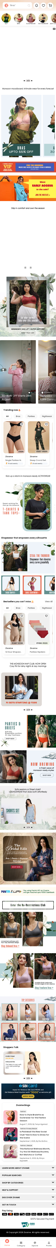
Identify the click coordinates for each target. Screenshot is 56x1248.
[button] (43, 6)
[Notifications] (36, 6)
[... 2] (21, 811)
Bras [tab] (18, 416)
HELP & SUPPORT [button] (11, 1190)
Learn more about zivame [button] (16, 1168)
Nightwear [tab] (47, 416)
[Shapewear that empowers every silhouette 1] (10, 585)
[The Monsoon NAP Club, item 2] (21, 689)
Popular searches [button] (12, 1175)
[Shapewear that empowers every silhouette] (28, 558)
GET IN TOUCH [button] (9, 1204)
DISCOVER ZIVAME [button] (11, 1197)
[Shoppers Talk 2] (21, 1063)
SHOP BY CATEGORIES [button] (13, 1182)
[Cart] (50, 6)
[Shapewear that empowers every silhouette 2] (32, 585)
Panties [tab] (31, 416)
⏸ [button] (54, 29)
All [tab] (7, 416)
